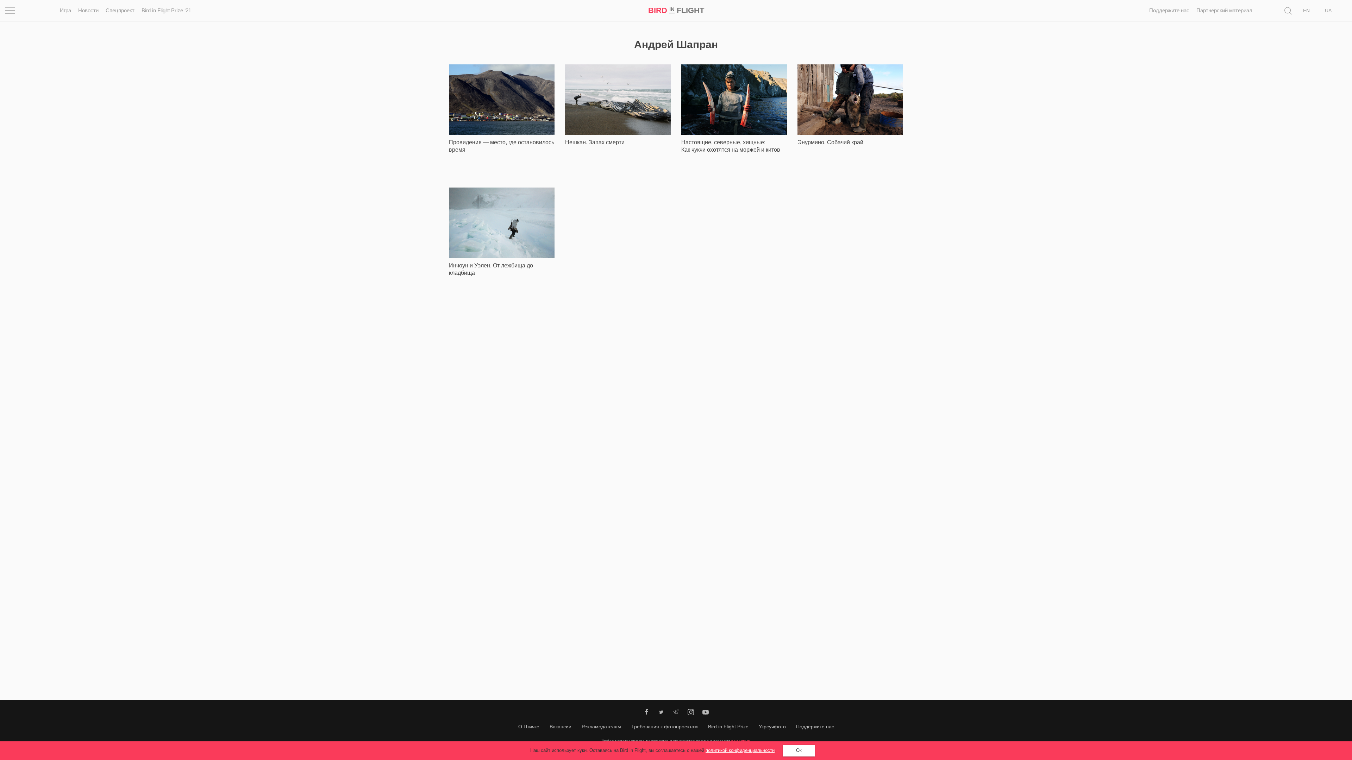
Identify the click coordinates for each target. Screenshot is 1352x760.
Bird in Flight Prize (728, 726)
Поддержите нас (1169, 10)
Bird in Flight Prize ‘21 (166, 10)
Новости (88, 10)
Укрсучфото (772, 726)
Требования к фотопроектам (664, 726)
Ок (799, 750)
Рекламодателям (601, 726)
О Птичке (528, 726)
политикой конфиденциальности (740, 750)
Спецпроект (120, 10)
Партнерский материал (1224, 10)
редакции (740, 740)
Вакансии (560, 726)
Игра (65, 10)
